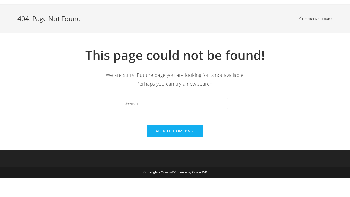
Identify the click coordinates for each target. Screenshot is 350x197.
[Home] (301, 18)
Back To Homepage (175, 130)
